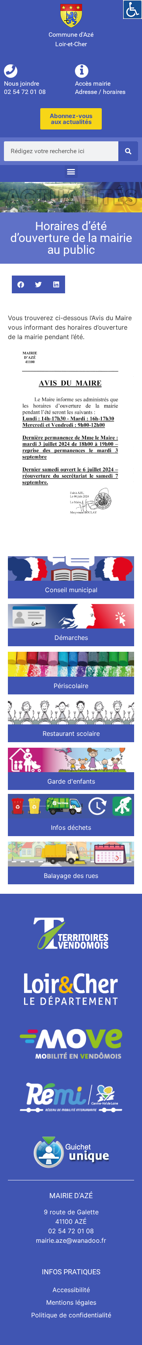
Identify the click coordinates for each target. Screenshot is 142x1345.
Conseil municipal (71, 590)
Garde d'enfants (71, 781)
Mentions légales (71, 1302)
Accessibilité (71, 1290)
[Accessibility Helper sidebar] (132, 9)
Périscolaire (71, 686)
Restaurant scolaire (71, 733)
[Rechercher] (128, 151)
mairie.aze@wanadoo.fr (71, 1240)
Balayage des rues (71, 876)
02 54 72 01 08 (71, 1231)
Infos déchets (71, 827)
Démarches (71, 638)
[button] (71, 171)
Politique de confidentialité (71, 1315)
